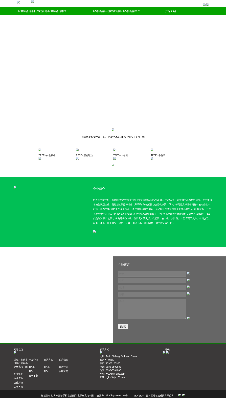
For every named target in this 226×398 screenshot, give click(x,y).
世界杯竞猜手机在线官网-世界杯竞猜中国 (42, 11)
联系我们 (59, 20)
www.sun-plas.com (115, 373)
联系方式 (63, 366)
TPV (31, 371)
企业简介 (18, 373)
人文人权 (18, 386)
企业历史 (18, 382)
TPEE (32, 366)
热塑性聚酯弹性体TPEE (94, 136)
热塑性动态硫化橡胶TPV (121, 136)
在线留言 (63, 371)
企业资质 (18, 378)
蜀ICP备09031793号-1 (118, 395)
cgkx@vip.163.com (116, 377)
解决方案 (23, 20)
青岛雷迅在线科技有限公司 (160, 395)
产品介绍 (170, 11)
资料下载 (140, 136)
